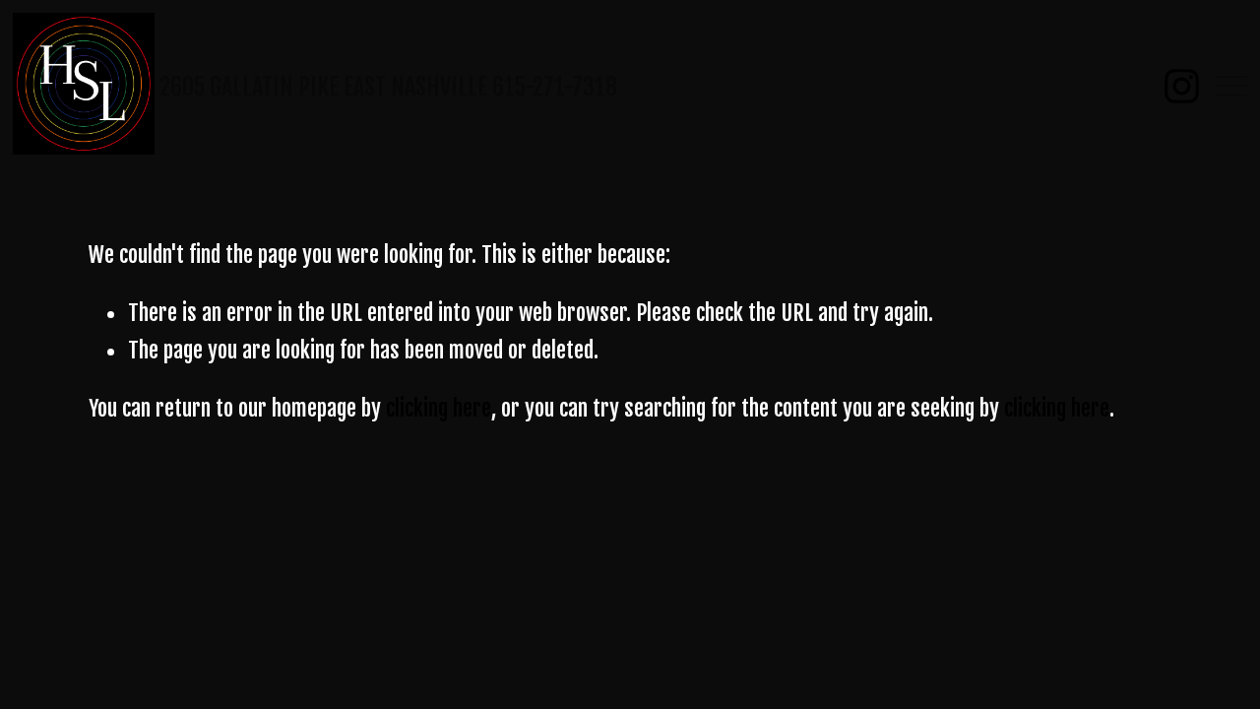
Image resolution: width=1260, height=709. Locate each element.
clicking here (438, 408)
